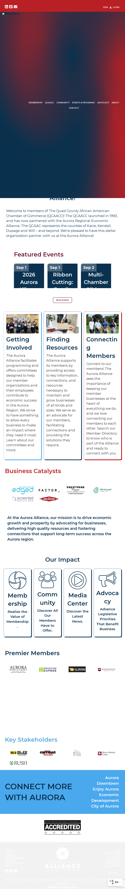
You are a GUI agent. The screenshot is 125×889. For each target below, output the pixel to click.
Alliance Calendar (111, 853)
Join (118, 850)
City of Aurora (105, 806)
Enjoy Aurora (106, 789)
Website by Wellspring (62, 887)
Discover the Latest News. (78, 616)
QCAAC (8, 853)
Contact (74, 108)
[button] (26, 705)
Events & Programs (83, 102)
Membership (35, 102)
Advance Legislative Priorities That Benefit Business (107, 619)
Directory (115, 855)
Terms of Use (113, 861)
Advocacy (103, 102)
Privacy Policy (113, 864)
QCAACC (49, 102)
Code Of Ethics (112, 866)
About (115, 102)
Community (63, 102)
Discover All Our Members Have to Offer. (47, 620)
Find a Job (115, 857)
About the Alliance (14, 863)
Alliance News (113, 859)
